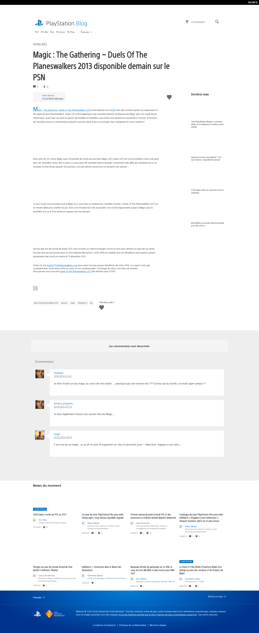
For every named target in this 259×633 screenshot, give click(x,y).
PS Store (60, 32)
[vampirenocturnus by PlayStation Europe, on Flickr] (54, 239)
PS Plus (71, 32)
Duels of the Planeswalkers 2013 (76, 271)
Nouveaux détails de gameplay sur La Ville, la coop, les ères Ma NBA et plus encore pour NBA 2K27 (152, 570)
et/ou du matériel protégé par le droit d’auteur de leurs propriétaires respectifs (158, 614)
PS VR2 (44, 32)
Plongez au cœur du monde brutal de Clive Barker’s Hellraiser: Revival (52, 568)
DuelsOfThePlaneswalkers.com (62, 265)
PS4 (52, 32)
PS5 (37, 32)
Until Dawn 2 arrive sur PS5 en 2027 (49, 514)
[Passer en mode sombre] (187, 22)
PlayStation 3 (82, 303)
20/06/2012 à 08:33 (63, 437)
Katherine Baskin (95, 575)
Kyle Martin (141, 578)
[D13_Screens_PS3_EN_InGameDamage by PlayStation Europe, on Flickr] (54, 194)
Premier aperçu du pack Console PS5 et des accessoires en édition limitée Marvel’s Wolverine (153, 516)
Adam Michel (93, 523)
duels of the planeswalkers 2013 (46, 303)
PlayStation (66, 23)
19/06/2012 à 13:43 (62, 376)
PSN (113, 110)
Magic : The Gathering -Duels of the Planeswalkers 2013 (62, 110)
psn (91, 303)
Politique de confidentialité (132, 625)
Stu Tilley (43, 519)
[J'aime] (44, 527)
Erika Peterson (143, 523)
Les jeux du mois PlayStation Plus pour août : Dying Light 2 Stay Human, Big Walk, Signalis (103, 516)
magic (72, 303)
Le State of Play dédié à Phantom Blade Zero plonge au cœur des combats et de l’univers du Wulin (201, 570)
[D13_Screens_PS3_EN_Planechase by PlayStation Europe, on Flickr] (54, 149)
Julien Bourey (48, 95)
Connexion (198, 22)
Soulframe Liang (192, 578)
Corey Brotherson (47, 575)
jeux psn (64, 303)
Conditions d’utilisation (104, 625)
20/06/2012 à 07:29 (63, 406)
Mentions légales (158, 625)
